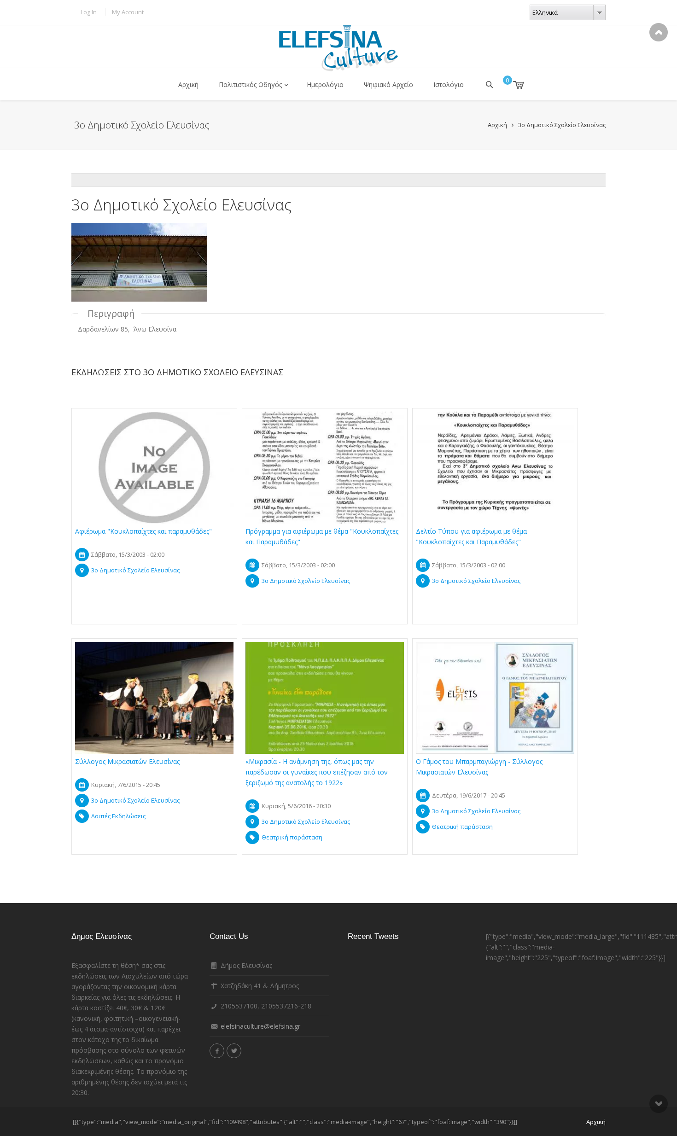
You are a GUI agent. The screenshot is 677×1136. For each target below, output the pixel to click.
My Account (128, 12)
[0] (512, 84)
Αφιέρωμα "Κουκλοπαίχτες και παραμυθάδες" (143, 531)
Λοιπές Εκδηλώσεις (118, 816)
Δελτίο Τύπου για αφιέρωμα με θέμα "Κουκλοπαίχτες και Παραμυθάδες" (471, 536)
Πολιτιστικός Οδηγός (250, 84)
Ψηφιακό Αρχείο (388, 84)
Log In (89, 12)
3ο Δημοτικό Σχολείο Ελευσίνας (562, 125)
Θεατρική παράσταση (292, 837)
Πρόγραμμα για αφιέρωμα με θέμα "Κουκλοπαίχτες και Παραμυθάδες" (321, 536)
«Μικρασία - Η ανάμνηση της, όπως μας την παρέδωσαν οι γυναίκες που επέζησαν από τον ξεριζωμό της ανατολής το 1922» (316, 772)
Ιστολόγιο (448, 84)
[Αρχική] (338, 48)
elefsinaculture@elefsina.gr (260, 1026)
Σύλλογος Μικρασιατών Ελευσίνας (127, 761)
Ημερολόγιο (325, 84)
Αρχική (188, 84)
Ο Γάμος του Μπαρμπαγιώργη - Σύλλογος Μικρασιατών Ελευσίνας (479, 766)
